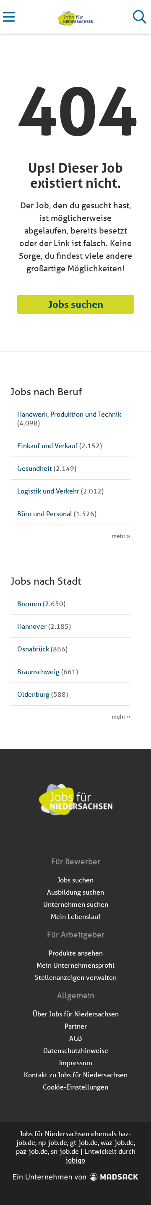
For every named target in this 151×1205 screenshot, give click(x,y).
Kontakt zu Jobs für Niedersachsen (76, 1074)
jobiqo (75, 1159)
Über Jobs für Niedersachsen (76, 1013)
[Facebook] (69, 838)
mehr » (121, 536)
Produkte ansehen (76, 952)
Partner (76, 1025)
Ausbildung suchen (75, 891)
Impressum (75, 1062)
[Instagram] (83, 838)
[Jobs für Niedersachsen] (75, 17)
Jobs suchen (75, 304)
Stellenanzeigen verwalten (76, 977)
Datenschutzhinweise (75, 1050)
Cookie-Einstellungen (75, 1086)
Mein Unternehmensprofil (75, 965)
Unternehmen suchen (75, 904)
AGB (75, 1038)
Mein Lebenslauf (76, 916)
